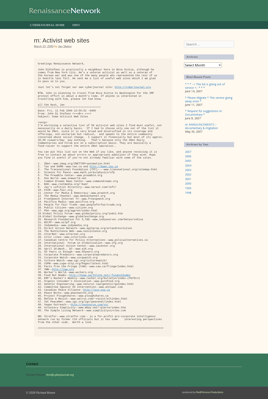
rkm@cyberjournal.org (60, 374)
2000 (188, 183)
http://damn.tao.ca (104, 166)
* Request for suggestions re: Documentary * (203, 112)
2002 (188, 174)
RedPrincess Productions (209, 392)
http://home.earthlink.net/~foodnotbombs (99, 275)
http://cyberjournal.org (133, 87)
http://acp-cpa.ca (96, 290)
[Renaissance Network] (65, 10)
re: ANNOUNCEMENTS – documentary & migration (201, 126)
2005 (188, 161)
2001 (188, 179)
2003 (188, 170)
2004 (188, 165)
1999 (188, 188)
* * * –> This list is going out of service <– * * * (205, 86)
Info (76, 25)
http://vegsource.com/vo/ (89, 304)
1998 (188, 193)
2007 (188, 152)
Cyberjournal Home (47, 25)
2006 (188, 156)
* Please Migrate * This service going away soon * (208, 99)
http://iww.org (63, 269)
